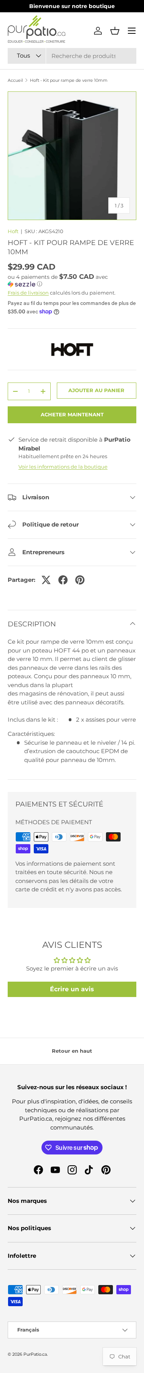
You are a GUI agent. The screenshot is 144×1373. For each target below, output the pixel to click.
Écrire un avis (72, 989)
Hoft (13, 231)
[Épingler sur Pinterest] (79, 579)
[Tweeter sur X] (46, 579)
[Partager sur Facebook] (63, 579)
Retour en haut (72, 1051)
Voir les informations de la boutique (63, 467)
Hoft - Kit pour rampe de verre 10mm (69, 80)
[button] (114, 30)
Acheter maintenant (72, 414)
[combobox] (72, 56)
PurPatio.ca (35, 1354)
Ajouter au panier (96, 390)
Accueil (15, 80)
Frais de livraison (28, 293)
